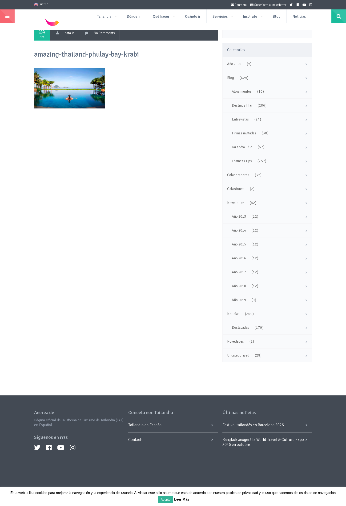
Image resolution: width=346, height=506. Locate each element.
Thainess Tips (242, 161)
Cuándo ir (193, 16)
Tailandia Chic (242, 147)
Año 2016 (239, 258)
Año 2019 (239, 300)
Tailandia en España (144, 425)
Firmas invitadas (244, 133)
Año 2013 (239, 216)
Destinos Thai (242, 105)
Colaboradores (238, 175)
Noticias (299, 16)
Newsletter (235, 203)
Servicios (220, 16)
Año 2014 (239, 230)
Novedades (235, 341)
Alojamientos (242, 91)
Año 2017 (239, 272)
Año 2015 (239, 244)
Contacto (240, 5)
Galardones (235, 189)
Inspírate (250, 16)
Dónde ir (134, 16)
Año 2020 (234, 64)
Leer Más (181, 499)
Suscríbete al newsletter (269, 5)
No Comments (104, 33)
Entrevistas (240, 119)
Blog (277, 16)
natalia (69, 33)
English (43, 4)
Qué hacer (161, 16)
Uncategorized (238, 355)
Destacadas (240, 327)
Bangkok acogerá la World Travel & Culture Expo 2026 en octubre (263, 442)
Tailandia (104, 16)
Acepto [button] (165, 499)
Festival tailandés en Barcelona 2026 (253, 425)
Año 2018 (239, 286)
